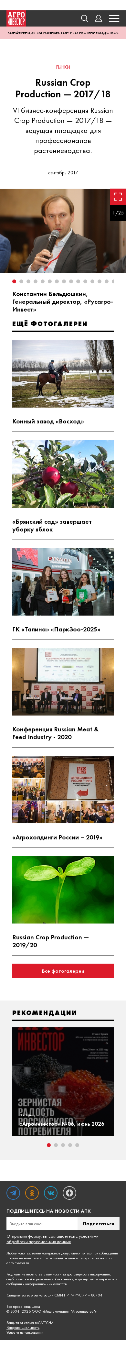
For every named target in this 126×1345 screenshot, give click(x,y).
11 (85, 281)
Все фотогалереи (63, 971)
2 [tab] (56, 1145)
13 (99, 281)
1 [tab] (49, 1145)
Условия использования (24, 1332)
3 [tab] (63, 1145)
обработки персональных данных (38, 1241)
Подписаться (98, 1223)
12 (92, 281)
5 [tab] (77, 1145)
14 (107, 281)
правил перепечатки (22, 1258)
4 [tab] (70, 1145)
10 (78, 281)
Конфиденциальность (22, 1327)
